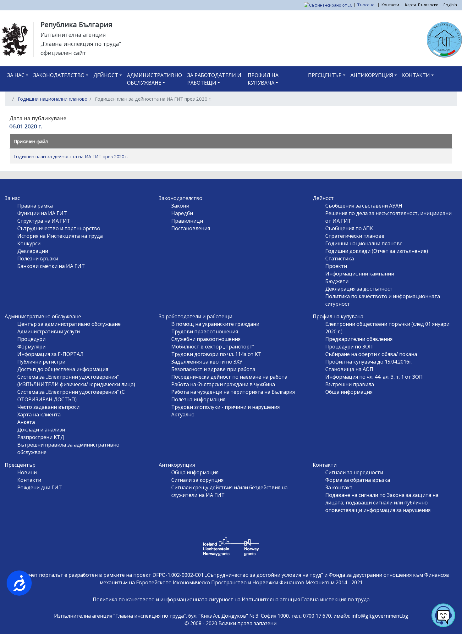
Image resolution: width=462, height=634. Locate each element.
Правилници (187, 220)
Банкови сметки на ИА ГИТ (51, 266)
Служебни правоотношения (205, 339)
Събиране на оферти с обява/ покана (371, 354)
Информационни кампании (359, 273)
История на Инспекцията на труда (60, 235)
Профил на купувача (263, 79)
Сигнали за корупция (197, 479)
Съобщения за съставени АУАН (363, 205)
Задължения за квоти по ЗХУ (206, 361)
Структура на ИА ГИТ (43, 220)
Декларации (32, 250)
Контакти (390, 5)
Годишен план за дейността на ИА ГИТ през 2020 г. (71, 156)
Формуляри (31, 346)
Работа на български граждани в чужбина (223, 384)
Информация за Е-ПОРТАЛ (50, 354)
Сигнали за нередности (354, 472)
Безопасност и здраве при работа (213, 369)
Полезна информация (198, 399)
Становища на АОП (349, 369)
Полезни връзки (37, 258)
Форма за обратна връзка (357, 479)
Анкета (26, 422)
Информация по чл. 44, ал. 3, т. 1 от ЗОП (374, 376)
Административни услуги (48, 331)
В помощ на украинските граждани (215, 323)
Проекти (336, 266)
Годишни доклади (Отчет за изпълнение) (376, 250)
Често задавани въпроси (48, 406)
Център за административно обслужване (69, 323)
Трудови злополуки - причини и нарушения (225, 406)
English (450, 5)
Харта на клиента (39, 414)
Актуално (183, 414)
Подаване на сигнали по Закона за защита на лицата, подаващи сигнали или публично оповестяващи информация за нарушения (381, 503)
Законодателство (59, 75)
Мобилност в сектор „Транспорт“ (212, 346)
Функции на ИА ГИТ (42, 213)
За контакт (339, 487)
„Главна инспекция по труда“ (81, 43)
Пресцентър (325, 75)
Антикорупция (371, 75)
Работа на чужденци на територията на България (233, 391)
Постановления (190, 228)
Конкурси (29, 243)
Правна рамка (35, 205)
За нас (16, 75)
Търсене (366, 5)
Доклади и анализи (41, 429)
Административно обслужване (154, 79)
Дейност (105, 75)
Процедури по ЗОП (349, 346)
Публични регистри (41, 361)
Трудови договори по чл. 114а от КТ (216, 354)
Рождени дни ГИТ (39, 487)
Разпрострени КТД (40, 437)
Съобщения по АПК (349, 228)
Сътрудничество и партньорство (58, 228)
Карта (410, 5)
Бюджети (337, 281)
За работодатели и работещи (214, 79)
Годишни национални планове (52, 99)
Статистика (339, 258)
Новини (27, 472)
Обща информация (348, 391)
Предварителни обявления (359, 339)
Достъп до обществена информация (62, 369)
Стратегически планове (354, 235)
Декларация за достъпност (359, 288)
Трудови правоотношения (204, 331)
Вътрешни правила (349, 384)
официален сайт (63, 53)
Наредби (182, 213)
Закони (180, 205)
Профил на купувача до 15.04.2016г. (368, 361)
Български (428, 5)
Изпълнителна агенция (73, 34)
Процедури (31, 339)
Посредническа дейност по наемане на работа (229, 376)
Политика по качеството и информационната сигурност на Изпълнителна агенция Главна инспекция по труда (231, 599)
